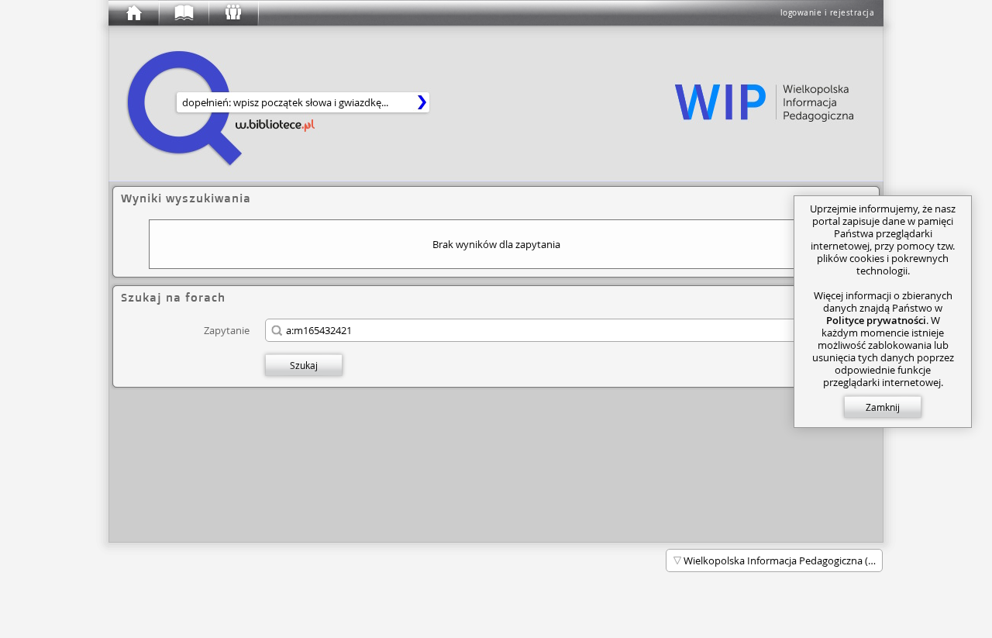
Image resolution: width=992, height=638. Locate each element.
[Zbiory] (183, 13)
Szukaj (304, 365)
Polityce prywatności (876, 320)
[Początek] (133, 13)
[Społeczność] (232, 13)
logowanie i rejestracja (827, 13)
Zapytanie (227, 329)
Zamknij (883, 407)
